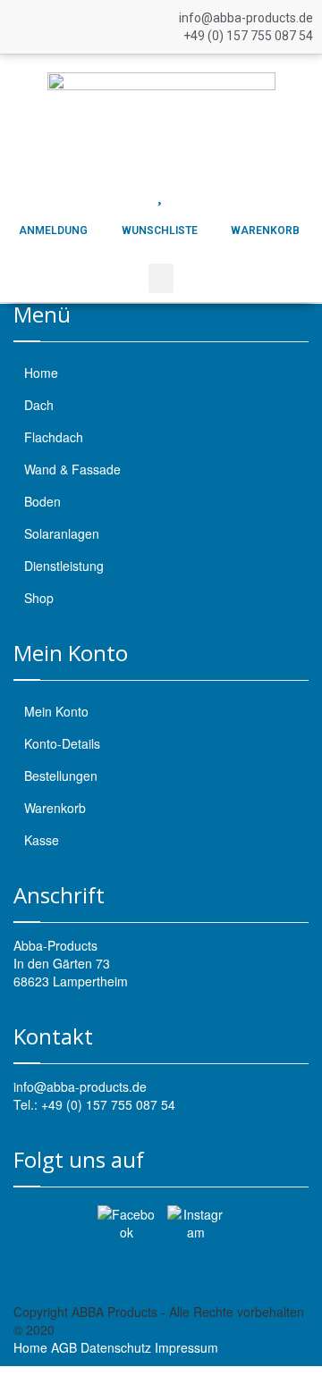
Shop (39, 598)
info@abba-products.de (80, 1086)
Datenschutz (115, 1347)
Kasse (41, 840)
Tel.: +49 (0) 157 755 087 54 (94, 1104)
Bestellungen (60, 775)
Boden (42, 501)
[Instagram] (196, 1233)
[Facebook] (126, 1233)
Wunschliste (160, 230)
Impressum (186, 1347)
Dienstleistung (64, 566)
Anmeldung (53, 230)
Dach (39, 405)
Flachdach (53, 437)
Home (41, 373)
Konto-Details (62, 743)
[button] (161, 278)
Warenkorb (265, 230)
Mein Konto (56, 711)
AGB (64, 1347)
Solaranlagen (61, 533)
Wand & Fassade (72, 469)
